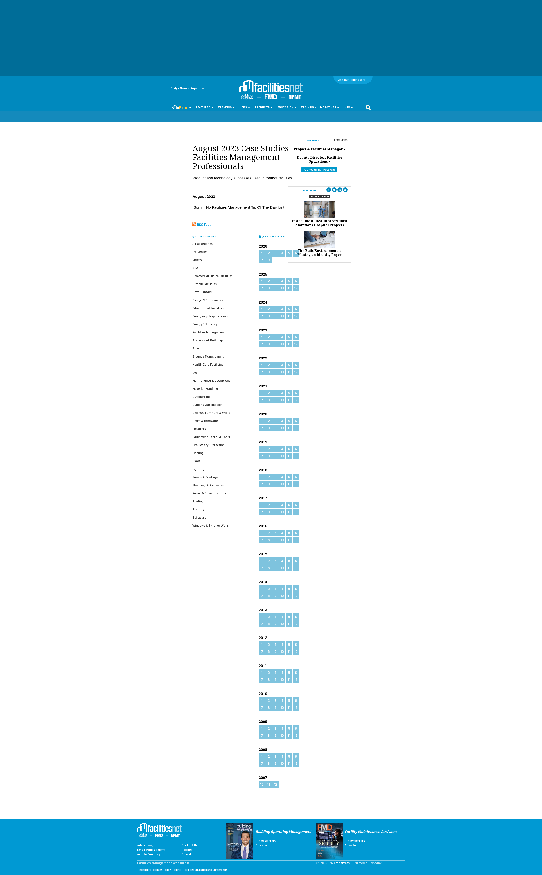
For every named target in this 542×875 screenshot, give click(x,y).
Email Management (151, 850)
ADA (195, 268)
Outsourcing (201, 397)
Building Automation (207, 405)
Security (198, 509)
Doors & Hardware (205, 421)
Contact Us (190, 845)
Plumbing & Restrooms (208, 485)
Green (196, 348)
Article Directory (148, 854)
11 (289, 288)
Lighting (198, 469)
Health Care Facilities (207, 364)
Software (199, 517)
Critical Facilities (204, 284)
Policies (187, 850)
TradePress (342, 863)
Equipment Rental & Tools (211, 437)
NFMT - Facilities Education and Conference (200, 869)
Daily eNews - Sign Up (185, 88)
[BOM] (247, 99)
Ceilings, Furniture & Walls (211, 413)
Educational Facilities (208, 308)
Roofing (198, 501)
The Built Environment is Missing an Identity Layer (319, 253)
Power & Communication (209, 493)
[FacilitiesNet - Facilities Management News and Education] (271, 86)
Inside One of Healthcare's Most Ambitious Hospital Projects (319, 223)
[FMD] (271, 98)
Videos (197, 260)
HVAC (196, 461)
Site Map (188, 854)
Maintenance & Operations (211, 381)
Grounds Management (208, 356)
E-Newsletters (266, 841)
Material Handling (205, 389)
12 (295, 288)
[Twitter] (334, 189)
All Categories (202, 244)
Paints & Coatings (205, 477)
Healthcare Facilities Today (154, 869)
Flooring (198, 453)
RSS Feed (204, 224)
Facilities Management (208, 332)
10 (282, 288)
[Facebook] (328, 189)
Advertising (145, 845)
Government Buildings (208, 340)
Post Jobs (341, 140)
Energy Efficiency (204, 324)
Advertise (262, 845)
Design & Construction (208, 300)
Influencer (199, 252)
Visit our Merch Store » (353, 80)
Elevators (199, 429)
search (368, 107)
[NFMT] (295, 98)
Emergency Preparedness (210, 316)
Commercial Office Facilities (212, 276)
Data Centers (202, 292)
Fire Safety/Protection (208, 445)
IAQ (194, 372)
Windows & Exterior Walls (210, 525)
